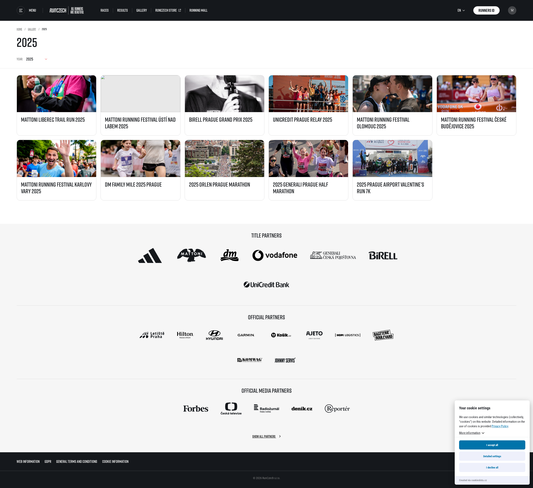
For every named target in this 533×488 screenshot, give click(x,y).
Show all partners (264, 436)
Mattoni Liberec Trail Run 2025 (53, 119)
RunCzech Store (166, 10)
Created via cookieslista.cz (473, 480)
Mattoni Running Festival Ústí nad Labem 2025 (140, 122)
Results (122, 10)
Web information (28, 461)
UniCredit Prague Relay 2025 (302, 119)
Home (19, 29)
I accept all (492, 445)
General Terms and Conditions (76, 461)
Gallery (141, 10)
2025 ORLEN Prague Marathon (219, 184)
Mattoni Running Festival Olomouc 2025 (383, 122)
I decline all (492, 467)
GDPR (48, 461)
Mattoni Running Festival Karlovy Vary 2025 (56, 187)
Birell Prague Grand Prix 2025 (220, 119)
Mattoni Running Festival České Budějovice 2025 (474, 122)
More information (469, 433)
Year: (20, 59)
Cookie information (115, 461)
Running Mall (198, 10)
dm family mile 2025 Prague (133, 184)
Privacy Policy (500, 426)
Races (105, 10)
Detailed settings (492, 456)
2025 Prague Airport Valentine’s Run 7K (390, 187)
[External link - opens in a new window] (150, 255)
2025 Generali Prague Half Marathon (300, 187)
